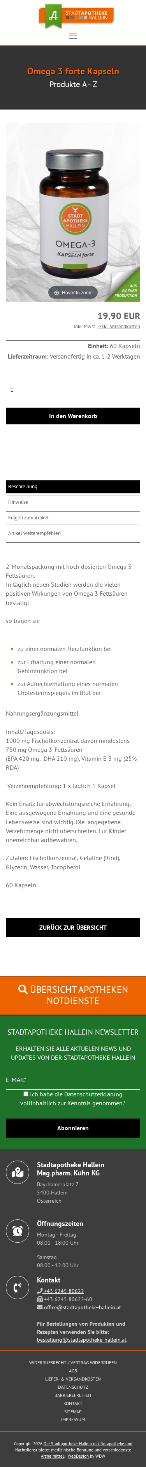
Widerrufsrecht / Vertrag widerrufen (73, 1362)
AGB (73, 1371)
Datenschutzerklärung (93, 1094)
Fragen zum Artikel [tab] (28, 517)
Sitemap (73, 1411)
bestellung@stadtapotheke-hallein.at (82, 1339)
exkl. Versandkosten (119, 326)
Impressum (73, 1419)
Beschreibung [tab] (22, 486)
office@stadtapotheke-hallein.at (81, 1307)
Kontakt (73, 1403)
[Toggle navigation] (73, 36)
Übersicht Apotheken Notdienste (78, 995)
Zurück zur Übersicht (73, 927)
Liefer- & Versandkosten (73, 1379)
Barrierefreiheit (73, 1395)
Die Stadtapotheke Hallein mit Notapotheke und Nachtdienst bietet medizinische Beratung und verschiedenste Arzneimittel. (73, 1449)
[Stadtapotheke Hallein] (73, 16)
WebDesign (78, 1456)
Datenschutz (73, 1387)
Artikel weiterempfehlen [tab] (34, 533)
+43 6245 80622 (63, 1291)
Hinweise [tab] (18, 502)
